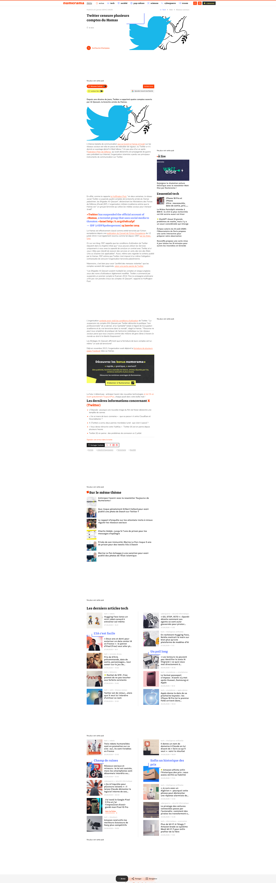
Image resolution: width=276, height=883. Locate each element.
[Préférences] (200, 3)
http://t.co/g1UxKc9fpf (121, 221)
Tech (164, 10)
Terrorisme (121, 450)
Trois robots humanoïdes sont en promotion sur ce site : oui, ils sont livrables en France (117, 747)
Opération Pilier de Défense (99, 151)
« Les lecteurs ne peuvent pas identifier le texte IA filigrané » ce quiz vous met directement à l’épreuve (174, 661)
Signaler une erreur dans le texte (99, 439)
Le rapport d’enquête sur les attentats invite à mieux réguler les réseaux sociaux (125, 521)
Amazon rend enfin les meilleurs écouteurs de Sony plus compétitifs (116, 822)
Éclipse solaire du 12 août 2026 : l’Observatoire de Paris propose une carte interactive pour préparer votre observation (172, 232)
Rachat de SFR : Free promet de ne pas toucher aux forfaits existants (117, 677)
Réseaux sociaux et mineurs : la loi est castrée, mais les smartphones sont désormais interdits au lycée (118, 770)
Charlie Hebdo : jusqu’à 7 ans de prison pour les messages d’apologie (122, 532)
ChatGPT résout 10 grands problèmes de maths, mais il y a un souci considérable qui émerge (172, 221)
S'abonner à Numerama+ (118, 383)
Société (133, 450)
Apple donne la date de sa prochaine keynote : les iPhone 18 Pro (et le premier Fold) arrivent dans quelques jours (175, 697)
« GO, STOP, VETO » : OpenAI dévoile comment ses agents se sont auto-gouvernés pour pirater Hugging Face (175, 620)
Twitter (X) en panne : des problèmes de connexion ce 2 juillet (115, 433)
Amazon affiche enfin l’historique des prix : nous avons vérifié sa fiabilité (174, 772)
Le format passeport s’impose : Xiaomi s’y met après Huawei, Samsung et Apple (174, 679)
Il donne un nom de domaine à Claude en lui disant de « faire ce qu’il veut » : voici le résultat (173, 747)
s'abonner (210, 3)
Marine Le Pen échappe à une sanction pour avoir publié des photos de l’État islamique (123, 554)
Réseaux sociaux (182, 10)
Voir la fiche (110, 811)
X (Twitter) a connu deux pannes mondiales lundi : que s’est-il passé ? (118, 423)
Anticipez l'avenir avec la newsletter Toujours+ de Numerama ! (123, 499)
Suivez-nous (148, 86)
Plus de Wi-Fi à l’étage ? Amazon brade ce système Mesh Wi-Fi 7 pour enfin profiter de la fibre (174, 828)
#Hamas (92, 218)
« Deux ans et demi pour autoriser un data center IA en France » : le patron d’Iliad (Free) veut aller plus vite (118, 642)
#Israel (102, 221)
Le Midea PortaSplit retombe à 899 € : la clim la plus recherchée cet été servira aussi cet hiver (172, 211)
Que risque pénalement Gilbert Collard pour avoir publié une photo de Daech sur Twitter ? (123, 510)
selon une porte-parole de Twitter (129, 266)
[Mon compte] (195, 3)
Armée (90, 450)
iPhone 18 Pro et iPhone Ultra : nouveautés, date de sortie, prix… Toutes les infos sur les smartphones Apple (176, 202)
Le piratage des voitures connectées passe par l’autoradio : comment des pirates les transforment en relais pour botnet (175, 810)
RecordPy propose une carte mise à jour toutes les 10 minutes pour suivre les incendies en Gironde (172, 243)
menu (89, 3)
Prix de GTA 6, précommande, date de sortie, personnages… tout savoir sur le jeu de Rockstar (117, 661)
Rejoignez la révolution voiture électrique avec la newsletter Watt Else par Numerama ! (173, 185)
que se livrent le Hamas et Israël (131, 144)
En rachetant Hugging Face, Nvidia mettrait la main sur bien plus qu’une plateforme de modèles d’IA (175, 638)
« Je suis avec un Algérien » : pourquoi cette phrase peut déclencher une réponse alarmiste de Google (174, 792)
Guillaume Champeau (101, 48)
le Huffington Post (118, 196)
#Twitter (92, 214)
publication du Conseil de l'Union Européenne (126, 233)
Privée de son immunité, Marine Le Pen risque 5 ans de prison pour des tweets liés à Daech (124, 543)
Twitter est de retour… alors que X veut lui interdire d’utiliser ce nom (118, 695)
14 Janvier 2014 (130, 225)
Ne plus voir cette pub (95, 81)
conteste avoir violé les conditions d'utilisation (118, 320)
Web (171, 10)
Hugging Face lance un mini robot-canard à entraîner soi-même (116, 619)
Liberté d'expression (105, 450)
